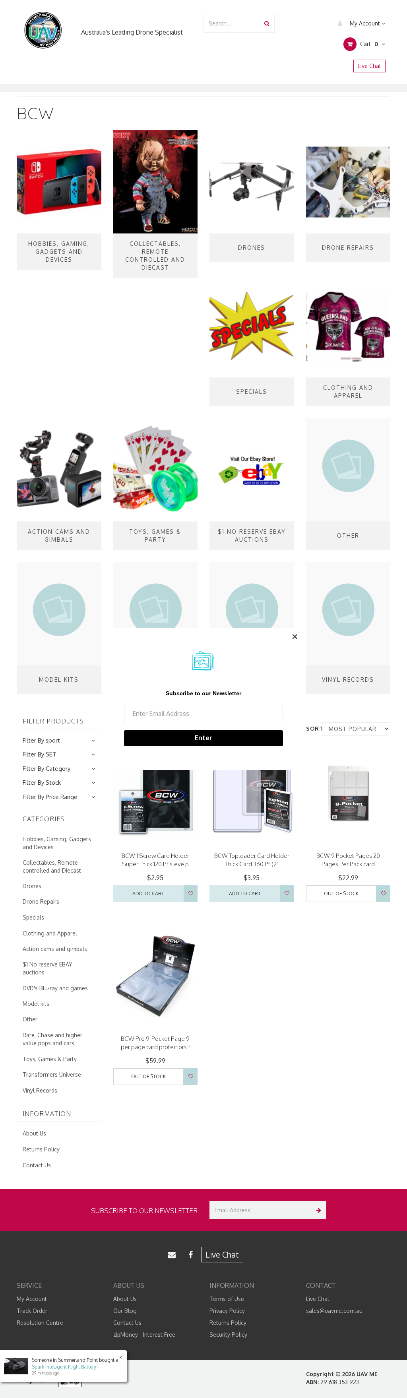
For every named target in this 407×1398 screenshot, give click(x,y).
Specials (33, 917)
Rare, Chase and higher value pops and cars (52, 1039)
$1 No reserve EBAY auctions (47, 968)
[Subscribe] (317, 1210)
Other (30, 1019)
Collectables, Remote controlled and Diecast (52, 866)
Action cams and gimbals (55, 948)
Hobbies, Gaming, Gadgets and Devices (57, 843)
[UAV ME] (43, 30)
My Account (365, 23)
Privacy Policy (227, 1310)
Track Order (32, 1310)
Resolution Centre (40, 1322)
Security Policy (228, 1334)
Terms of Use (226, 1298)
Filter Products (53, 721)
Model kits (36, 1003)
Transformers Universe (52, 1074)
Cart (368, 44)
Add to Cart (148, 893)
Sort (311, 728)
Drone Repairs (41, 901)
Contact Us (37, 1165)
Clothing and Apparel (50, 933)
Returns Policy (41, 1149)
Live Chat (369, 65)
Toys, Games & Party (50, 1059)
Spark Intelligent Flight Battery (64, 1367)
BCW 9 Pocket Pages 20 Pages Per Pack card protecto (348, 864)
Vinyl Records (40, 1090)
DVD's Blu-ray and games (55, 988)
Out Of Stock (341, 893)
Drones (32, 886)
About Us (34, 1133)
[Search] (267, 23)
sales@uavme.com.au (334, 1310)
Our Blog (125, 1310)
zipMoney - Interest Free (144, 1334)
